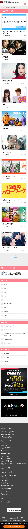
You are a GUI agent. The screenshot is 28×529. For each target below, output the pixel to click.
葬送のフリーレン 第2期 (8, 431)
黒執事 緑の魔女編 (8, 339)
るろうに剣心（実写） (7, 460)
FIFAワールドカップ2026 (8, 472)
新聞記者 (5, 57)
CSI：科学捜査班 (6, 480)
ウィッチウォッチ (8, 343)
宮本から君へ (7, 152)
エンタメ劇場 (5, 502)
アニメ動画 (6, 353)
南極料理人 (6, 128)
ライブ (5, 300)
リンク (9, 517)
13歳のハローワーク (9, 200)
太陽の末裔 (5, 483)
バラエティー (7, 296)
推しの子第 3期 (6, 436)
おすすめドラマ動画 (6, 440)
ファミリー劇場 (6, 501)
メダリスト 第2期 (6, 432)
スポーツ (6, 288)
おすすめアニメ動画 (6, 428)
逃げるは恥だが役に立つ (9, 326)
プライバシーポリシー (18, 517)
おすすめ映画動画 (5, 453)
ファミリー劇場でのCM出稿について (13, 518)
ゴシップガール (6, 479)
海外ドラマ (6, 311)
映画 (5, 307)
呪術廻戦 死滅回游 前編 (8, 434)
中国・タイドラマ (8, 303)
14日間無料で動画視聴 (13, 526)
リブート (4, 450)
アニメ (5, 284)
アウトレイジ (5, 456)
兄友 (4, 104)
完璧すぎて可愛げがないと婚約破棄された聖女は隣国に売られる (15, 334)
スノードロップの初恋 (10, 248)
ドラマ (5, 292)
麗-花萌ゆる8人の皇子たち (8, 485)
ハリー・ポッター (6, 458)
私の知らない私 (8, 81)
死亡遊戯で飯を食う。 (7, 437)
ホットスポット (7, 329)
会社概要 (4, 517)
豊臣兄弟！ (5, 448)
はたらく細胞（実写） (7, 461)
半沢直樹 (4, 445)
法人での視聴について (5, 520)
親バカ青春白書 (8, 224)
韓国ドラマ (6, 315)
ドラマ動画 (6, 357)
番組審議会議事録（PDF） (19, 520)
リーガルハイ (5, 444)
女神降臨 (4, 482)
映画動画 (6, 361)
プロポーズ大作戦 (6, 447)
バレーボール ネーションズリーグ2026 (11, 471)
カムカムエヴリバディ (10, 176)
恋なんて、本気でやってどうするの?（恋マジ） (14, 32)
